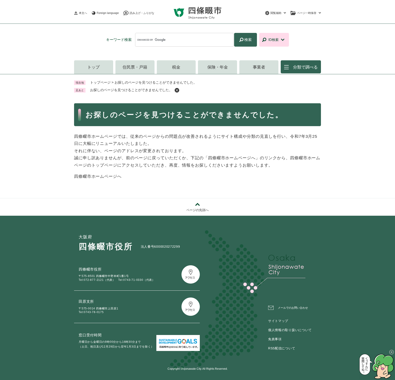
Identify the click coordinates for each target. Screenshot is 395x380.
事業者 (259, 67)
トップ (93, 67)
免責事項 (275, 339)
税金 (176, 67)
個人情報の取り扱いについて (290, 330)
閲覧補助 (275, 13)
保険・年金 (217, 67)
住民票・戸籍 (135, 67)
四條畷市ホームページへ (98, 176)
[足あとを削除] (177, 90)
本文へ (83, 13)
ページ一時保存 (306, 13)
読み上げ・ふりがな (142, 13)
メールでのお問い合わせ (293, 307)
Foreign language (108, 13)
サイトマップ (278, 321)
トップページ (100, 82)
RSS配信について (281, 348)
